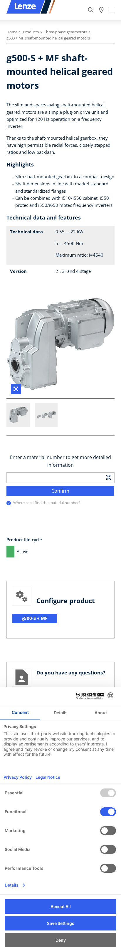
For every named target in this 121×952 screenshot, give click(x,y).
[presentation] (8, 503)
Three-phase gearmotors (65, 31)
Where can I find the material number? (46, 502)
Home (11, 31)
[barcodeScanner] (109, 477)
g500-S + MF (34, 618)
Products (31, 31)
